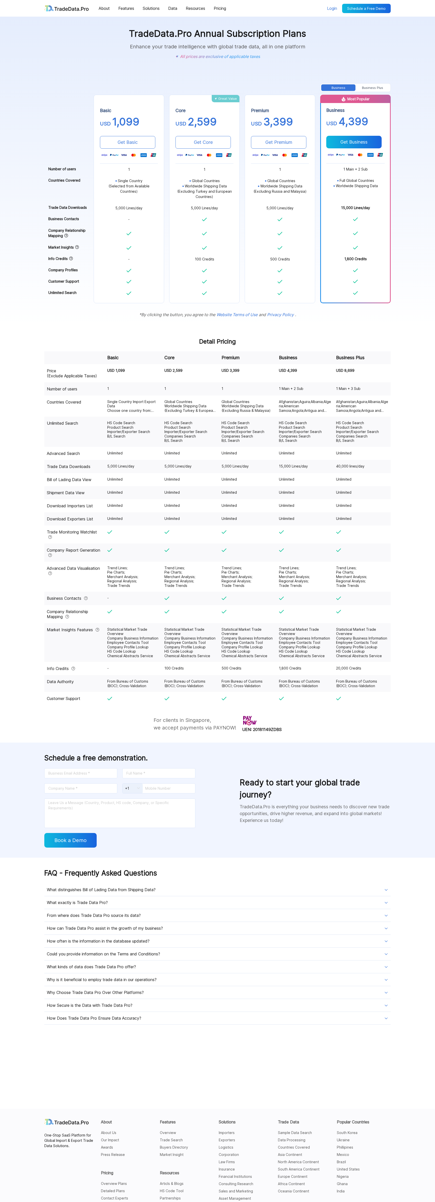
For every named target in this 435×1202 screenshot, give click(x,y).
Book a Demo (70, 840)
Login (332, 8)
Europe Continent (292, 1176)
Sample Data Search (295, 1132)
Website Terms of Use (237, 314)
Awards (107, 1147)
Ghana (342, 1184)
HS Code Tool (172, 1191)
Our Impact (110, 1140)
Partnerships (170, 1198)
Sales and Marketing (236, 1191)
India (341, 1191)
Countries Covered (294, 1147)
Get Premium (278, 142)
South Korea (347, 1132)
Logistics (226, 1147)
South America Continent (298, 1169)
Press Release (113, 1154)
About (106, 1121)
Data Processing (291, 1140)
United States (348, 1169)
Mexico (343, 1154)
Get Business (354, 142)
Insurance (227, 1169)
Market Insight (172, 1154)
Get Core (203, 142)
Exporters (227, 1140)
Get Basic (128, 142)
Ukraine (343, 1140)
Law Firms (227, 1162)
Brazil (341, 1162)
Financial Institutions (235, 1176)
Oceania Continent (293, 1191)
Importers (227, 1132)
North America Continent (298, 1162)
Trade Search (171, 1140)
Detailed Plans (113, 1191)
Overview (168, 1132)
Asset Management (235, 1198)
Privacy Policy (280, 314)
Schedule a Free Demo (366, 8)
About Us (108, 1132)
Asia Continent (290, 1154)
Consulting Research (236, 1184)
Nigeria (343, 1176)
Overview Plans (114, 1183)
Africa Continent (291, 1184)
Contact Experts (114, 1198)
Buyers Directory (174, 1147)
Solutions (227, 1121)
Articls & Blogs (172, 1183)
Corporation (229, 1154)
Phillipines (345, 1147)
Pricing (107, 1172)
